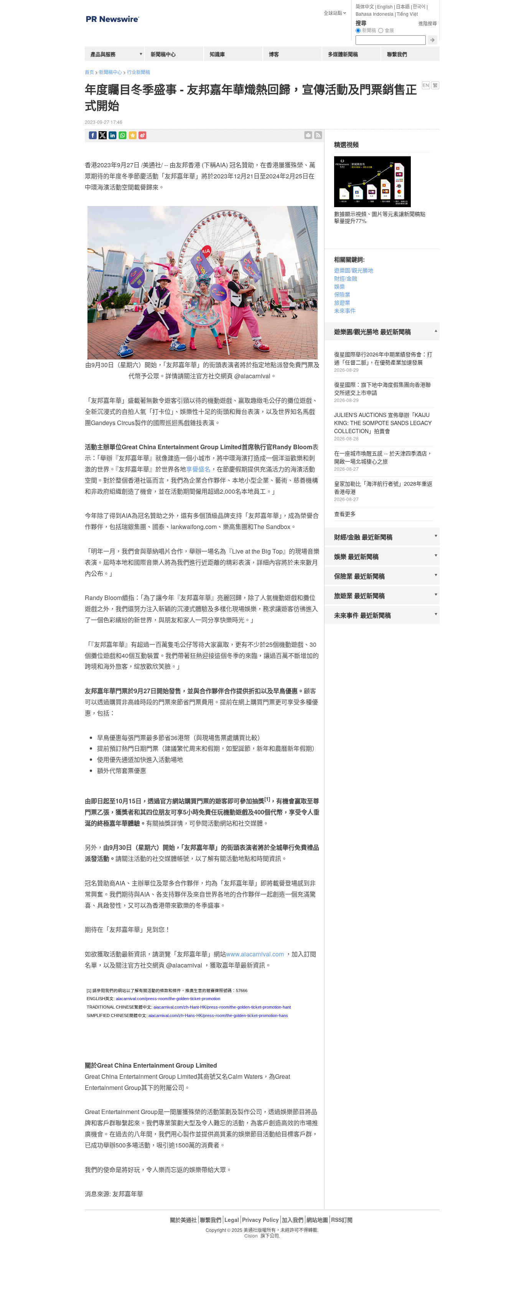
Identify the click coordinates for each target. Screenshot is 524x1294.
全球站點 (333, 13)
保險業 (342, 294)
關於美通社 (183, 1219)
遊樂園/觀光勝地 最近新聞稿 (372, 331)
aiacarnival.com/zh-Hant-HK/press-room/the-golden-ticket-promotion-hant (222, 1007)
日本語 (403, 6)
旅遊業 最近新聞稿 (359, 595)
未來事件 (345, 310)
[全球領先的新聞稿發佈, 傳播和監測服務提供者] (112, 36)
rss (318, 135)
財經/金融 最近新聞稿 (363, 536)
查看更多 (345, 514)
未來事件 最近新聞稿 (362, 615)
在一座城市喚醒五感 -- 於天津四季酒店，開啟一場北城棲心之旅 (383, 457)
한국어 (419, 6)
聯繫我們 (397, 54)
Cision (251, 1235)
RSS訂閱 (342, 1219)
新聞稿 (369, 30)
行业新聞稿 (138, 72)
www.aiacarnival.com (255, 953)
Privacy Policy (260, 1219)
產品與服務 (103, 54)
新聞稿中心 (110, 72)
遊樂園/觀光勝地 (353, 270)
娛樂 (339, 286)
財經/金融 (345, 278)
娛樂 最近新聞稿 (356, 556)
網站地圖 (317, 1219)
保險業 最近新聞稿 (359, 576)
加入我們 (292, 1219)
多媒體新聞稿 (343, 54)
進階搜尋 (428, 23)
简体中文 (365, 6)
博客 (274, 54)
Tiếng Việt (407, 13)
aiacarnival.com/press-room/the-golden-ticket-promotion (168, 998)
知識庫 (217, 54)
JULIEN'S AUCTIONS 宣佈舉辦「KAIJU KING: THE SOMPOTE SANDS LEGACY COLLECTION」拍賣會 (383, 423)
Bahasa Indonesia (375, 13)
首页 (89, 72)
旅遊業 (342, 302)
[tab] (382, 332)
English (385, 6)
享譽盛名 (198, 469)
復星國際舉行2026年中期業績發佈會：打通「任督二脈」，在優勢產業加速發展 (383, 358)
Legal (231, 1219)
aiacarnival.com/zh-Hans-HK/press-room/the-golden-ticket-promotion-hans (218, 1015)
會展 (389, 30)
